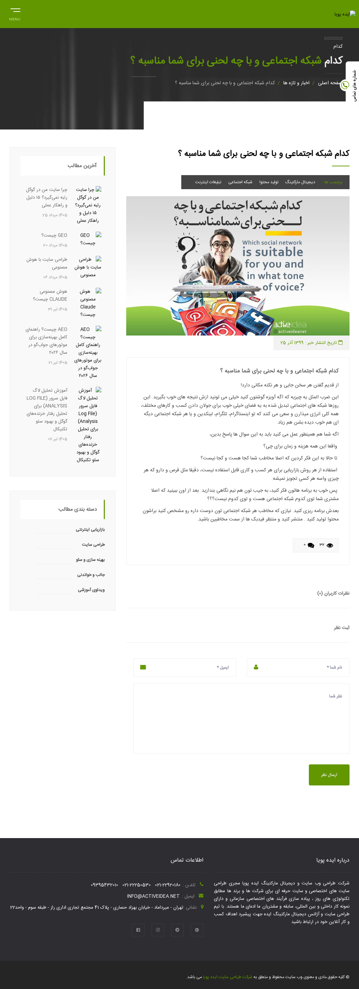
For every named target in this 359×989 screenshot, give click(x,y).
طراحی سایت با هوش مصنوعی (46, 263)
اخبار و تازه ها (296, 83)
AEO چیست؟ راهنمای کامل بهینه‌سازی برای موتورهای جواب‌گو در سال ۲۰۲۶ (46, 341)
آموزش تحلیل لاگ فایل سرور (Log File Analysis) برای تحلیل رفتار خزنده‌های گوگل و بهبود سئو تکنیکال (47, 410)
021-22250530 (136, 885)
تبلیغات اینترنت (208, 182)
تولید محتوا (268, 182)
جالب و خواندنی (91, 574)
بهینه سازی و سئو (90, 559)
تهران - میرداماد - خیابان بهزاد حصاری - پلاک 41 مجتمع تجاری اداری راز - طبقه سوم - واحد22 (96, 907)
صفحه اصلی (330, 83)
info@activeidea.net (153, 896)
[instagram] (157, 930)
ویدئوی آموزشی (91, 589)
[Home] (345, 14)
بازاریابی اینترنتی (90, 529)
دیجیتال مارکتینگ (300, 182)
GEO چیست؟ (54, 235)
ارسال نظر (329, 774)
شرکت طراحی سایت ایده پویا (227, 977)
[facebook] (138, 930)
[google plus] (197, 930)
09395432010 (104, 885)
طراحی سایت (93, 544)
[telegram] (177, 930)
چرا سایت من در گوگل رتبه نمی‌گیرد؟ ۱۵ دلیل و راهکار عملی (46, 197)
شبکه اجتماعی (240, 182)
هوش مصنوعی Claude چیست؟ (50, 295)
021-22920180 (168, 885)
